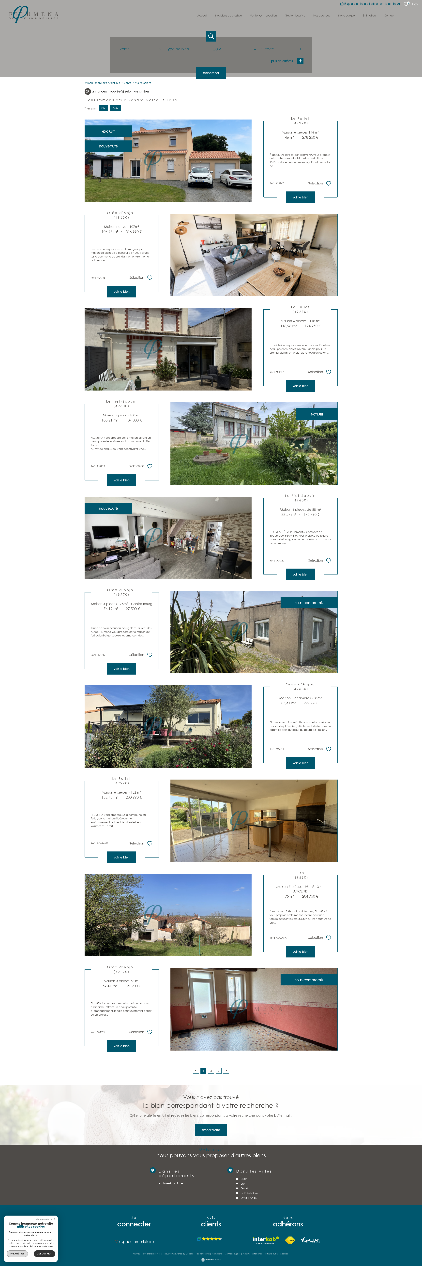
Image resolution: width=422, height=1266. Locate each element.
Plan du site (217, 1253)
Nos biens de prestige (228, 15)
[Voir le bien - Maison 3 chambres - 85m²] (168, 726)
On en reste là (44, 1219)
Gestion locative (295, 15)
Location (271, 15)
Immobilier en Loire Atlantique (102, 82)
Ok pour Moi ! (44, 1253)
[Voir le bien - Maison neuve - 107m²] (253, 255)
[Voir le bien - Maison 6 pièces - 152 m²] (253, 821)
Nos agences (321, 15)
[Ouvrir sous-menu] (260, 15)
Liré (243, 1183)
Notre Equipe (346, 15)
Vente (127, 82)
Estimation (369, 15)
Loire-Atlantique (173, 1183)
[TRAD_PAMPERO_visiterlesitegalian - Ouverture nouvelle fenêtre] (310, 1240)
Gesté (244, 1188)
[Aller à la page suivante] (226, 1071)
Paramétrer (17, 1253)
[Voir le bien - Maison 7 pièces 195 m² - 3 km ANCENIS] (168, 915)
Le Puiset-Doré (249, 1193)
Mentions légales (233, 1253)
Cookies (284, 1254)
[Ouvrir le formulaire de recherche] (211, 36)
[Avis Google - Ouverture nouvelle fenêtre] (210, 1239)
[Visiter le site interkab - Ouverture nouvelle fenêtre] (266, 1240)
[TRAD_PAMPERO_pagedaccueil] (33, 22)
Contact (389, 15)
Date (115, 108)
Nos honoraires (203, 1253)
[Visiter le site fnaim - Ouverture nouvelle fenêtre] (290, 1240)
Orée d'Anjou (249, 1197)
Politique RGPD (271, 1253)
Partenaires (256, 1253)
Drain (244, 1178)
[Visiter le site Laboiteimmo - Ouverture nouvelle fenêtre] (211, 1260)
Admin (246, 1253)
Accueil (202, 15)
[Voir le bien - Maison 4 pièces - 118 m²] (168, 349)
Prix (103, 108)
